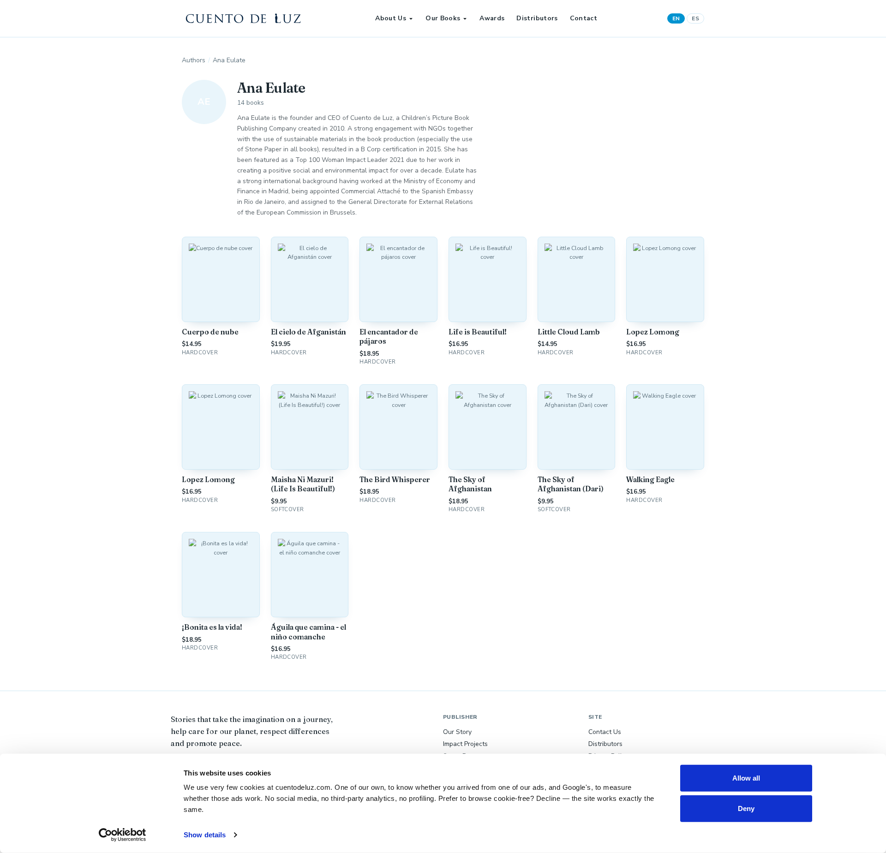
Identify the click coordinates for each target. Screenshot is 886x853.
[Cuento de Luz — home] (243, 18)
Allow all (746, 778)
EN (676, 18)
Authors (193, 60)
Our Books (442, 18)
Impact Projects (465, 744)
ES (695, 18)
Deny (746, 808)
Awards (491, 18)
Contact (583, 18)
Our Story (457, 732)
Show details (205, 835)
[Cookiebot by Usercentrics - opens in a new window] (122, 835)
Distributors (536, 18)
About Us (390, 18)
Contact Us (604, 732)
